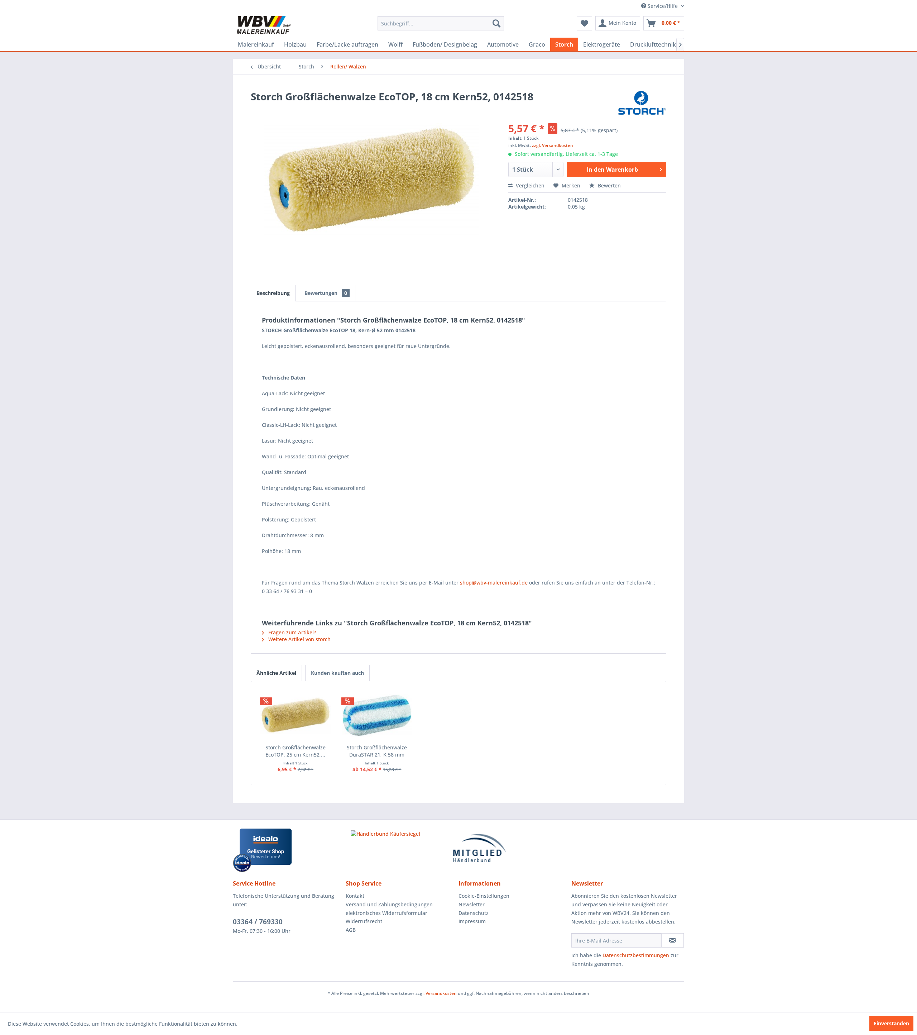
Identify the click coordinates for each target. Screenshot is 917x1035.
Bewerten (608, 185)
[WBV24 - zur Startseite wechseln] (263, 25)
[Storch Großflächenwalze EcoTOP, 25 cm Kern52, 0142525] (295, 715)
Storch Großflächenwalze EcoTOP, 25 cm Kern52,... (295, 751)
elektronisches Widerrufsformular (386, 913)
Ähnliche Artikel (276, 672)
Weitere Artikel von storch (299, 639)
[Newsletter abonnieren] (672, 940)
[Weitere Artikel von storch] (642, 103)
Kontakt (355, 895)
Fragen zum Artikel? (291, 632)
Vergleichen (529, 185)
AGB (351, 929)
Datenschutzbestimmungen (635, 955)
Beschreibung (273, 293)
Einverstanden (891, 1023)
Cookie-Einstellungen (483, 895)
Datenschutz (473, 913)
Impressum (472, 921)
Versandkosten (441, 993)
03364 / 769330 (258, 921)
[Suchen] (496, 23)
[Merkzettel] (584, 23)
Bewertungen (325, 293)
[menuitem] (441, 23)
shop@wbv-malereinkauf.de (494, 582)
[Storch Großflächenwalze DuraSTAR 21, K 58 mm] (377, 715)
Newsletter (471, 904)
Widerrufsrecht (364, 921)
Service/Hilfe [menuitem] (662, 6)
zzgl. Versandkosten (552, 145)
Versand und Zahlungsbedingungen (389, 904)
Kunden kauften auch (337, 672)
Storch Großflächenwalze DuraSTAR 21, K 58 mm (377, 751)
